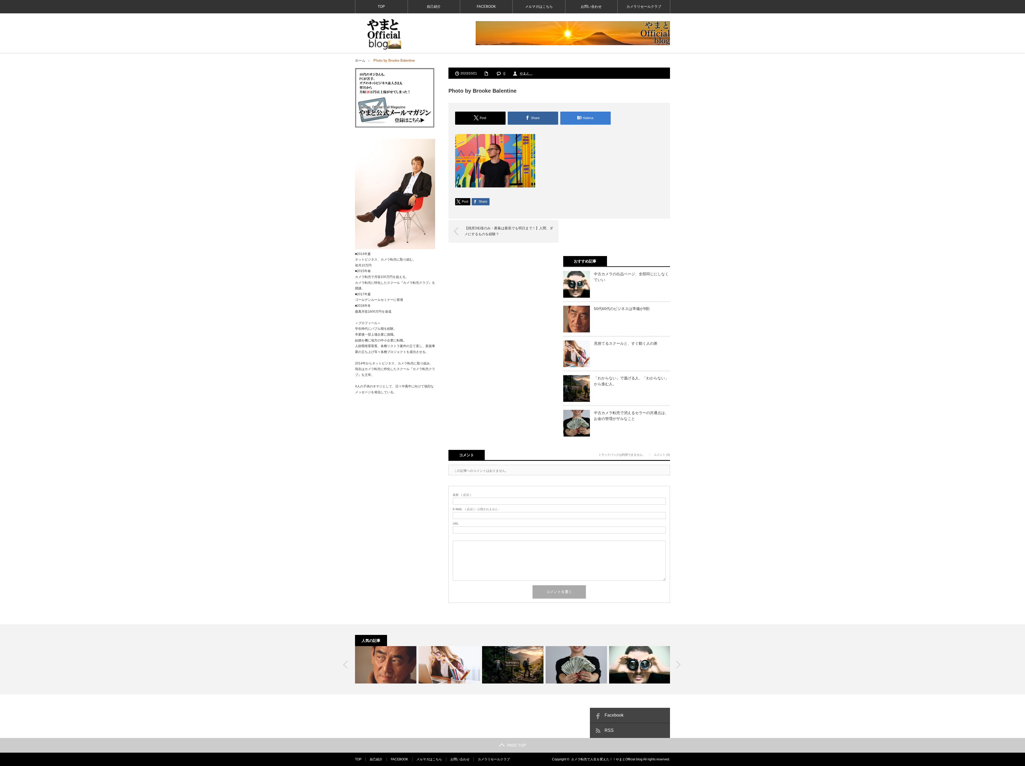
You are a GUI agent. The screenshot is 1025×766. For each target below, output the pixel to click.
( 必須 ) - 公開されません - (476, 509)
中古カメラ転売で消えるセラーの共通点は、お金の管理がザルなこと (631, 416)
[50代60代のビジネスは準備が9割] (385, 664)
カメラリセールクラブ (643, 7)
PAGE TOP (516, 745)
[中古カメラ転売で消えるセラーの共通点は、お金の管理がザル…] (576, 664)
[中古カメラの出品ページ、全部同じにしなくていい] (640, 664)
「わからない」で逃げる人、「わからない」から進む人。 (631, 381)
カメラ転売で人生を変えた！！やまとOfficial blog (606, 759)
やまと (526, 73)
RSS (609, 730)
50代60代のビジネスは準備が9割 (621, 309)
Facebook (614, 715)
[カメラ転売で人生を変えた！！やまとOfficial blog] (383, 34)
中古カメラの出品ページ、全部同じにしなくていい (631, 277)
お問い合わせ (591, 7)
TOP (381, 7)
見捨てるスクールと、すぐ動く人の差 (625, 343)
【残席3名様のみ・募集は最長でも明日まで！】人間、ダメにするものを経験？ (508, 231)
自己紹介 (434, 7)
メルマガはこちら (539, 7)
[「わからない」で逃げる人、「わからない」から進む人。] (512, 664)
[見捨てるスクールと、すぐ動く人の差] (449, 664)
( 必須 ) (462, 494)
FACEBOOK (486, 7)
